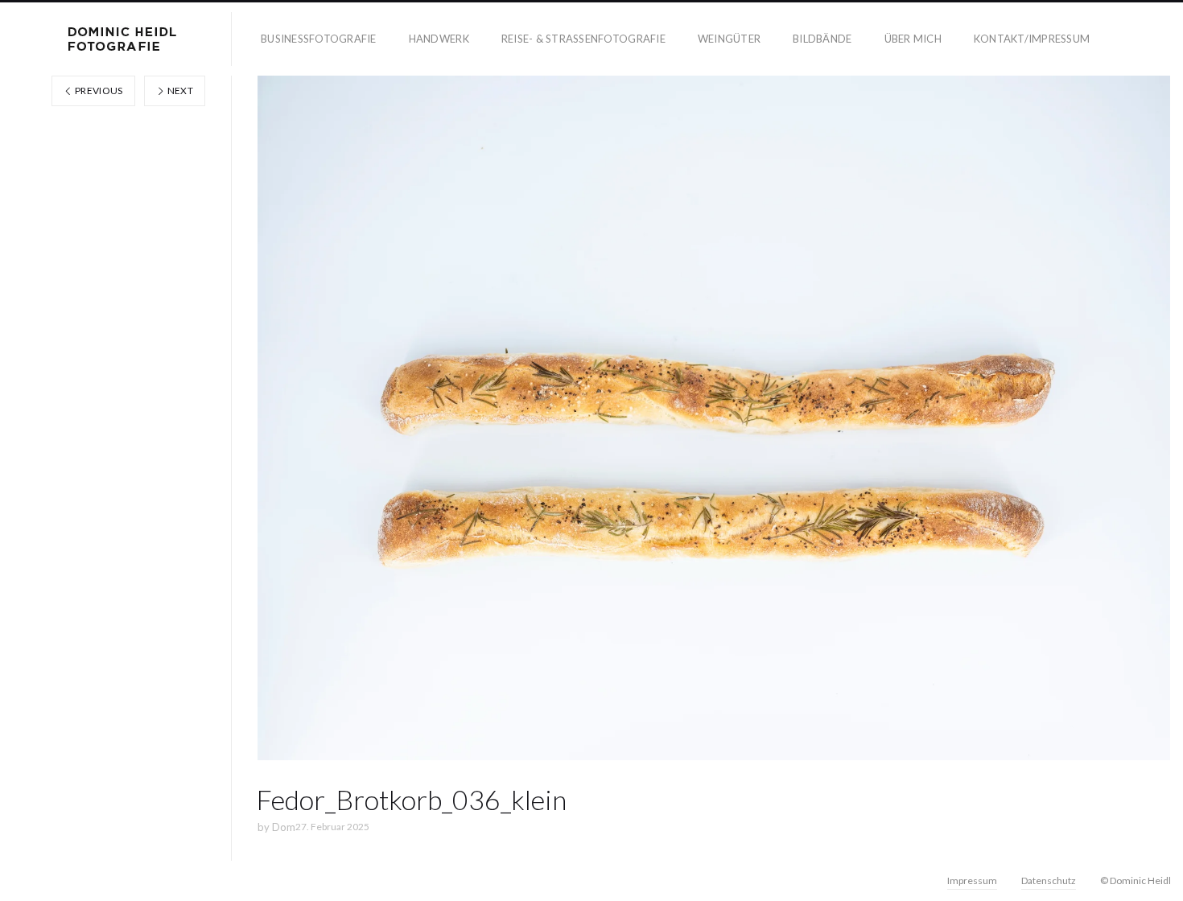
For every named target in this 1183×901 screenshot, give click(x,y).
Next (179, 90)
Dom (283, 827)
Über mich (913, 38)
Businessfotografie (319, 38)
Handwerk (439, 38)
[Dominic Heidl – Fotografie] (122, 39)
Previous (98, 90)
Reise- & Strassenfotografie (583, 38)
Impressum (972, 880)
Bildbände (822, 38)
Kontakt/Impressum (1032, 38)
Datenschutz (1048, 880)
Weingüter (729, 38)
